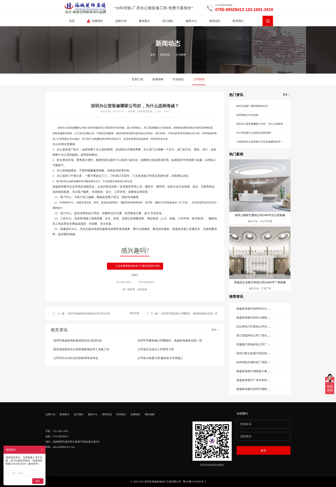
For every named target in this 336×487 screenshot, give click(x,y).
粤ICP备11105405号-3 (194, 481)
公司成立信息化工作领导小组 (156, 349)
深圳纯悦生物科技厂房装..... (253, 362)
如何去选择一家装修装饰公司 (252, 106)
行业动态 (178, 79)
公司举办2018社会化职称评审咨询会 (75, 358)
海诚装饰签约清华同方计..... (253, 308)
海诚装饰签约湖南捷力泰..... (253, 371)
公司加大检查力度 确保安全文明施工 (160, 358)
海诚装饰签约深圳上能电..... (253, 317)
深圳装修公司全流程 (247, 115)
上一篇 (83, 313)
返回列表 (134, 313)
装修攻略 (157, 79)
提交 (263, 450)
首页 (152, 54)
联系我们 (121, 414)
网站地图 (150, 414)
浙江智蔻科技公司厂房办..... (253, 335)
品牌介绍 (50, 414)
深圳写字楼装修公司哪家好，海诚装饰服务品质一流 (170, 340)
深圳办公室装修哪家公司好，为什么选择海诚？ (261, 124)
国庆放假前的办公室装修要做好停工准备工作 (81, 349)
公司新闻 (181, 54)
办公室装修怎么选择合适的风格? (254, 133)
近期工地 (137, 79)
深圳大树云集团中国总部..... (253, 353)
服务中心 (93, 414)
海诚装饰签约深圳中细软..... (253, 389)
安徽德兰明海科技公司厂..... (253, 344)
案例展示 (64, 414)
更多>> (215, 330)
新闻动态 (165, 54)
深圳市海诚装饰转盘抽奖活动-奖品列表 (77, 340)
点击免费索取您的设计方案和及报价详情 (137, 266)
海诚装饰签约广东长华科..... (253, 380)
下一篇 (183, 313)
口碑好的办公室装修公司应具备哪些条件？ (259, 141)
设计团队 (79, 414)
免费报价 (135, 414)
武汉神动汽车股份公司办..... (253, 326)
